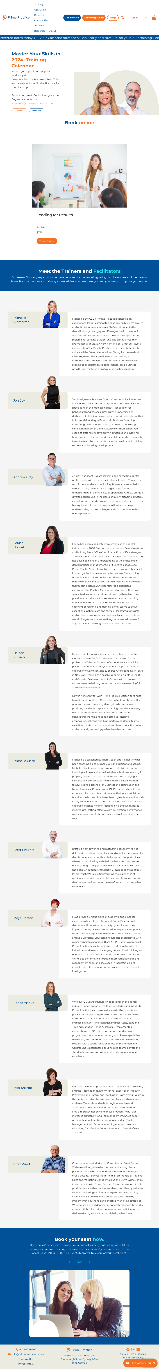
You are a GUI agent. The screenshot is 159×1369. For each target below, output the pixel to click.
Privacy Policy (26, 1363)
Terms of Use (25, 1359)
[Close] (122, 18)
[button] (39, 31)
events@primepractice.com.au (110, 1249)
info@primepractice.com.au (28, 1354)
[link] (79, 214)
